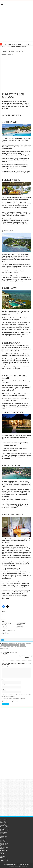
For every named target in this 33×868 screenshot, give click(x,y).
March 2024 (3, 822)
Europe (2, 857)
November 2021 (4, 847)
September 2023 (4, 831)
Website (4, 689)
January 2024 (3, 825)
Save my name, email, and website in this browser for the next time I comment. (16, 695)
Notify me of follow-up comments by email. (14, 698)
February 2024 (4, 824)
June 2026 (2, 821)
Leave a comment (8, 54)
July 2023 (2, 833)
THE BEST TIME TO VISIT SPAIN (12, 44)
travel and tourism (20, 646)
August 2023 (3, 832)
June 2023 (2, 835)
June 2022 (2, 842)
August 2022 (3, 839)
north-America (4, 859)
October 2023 (3, 829)
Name (4, 680)
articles (7, 47)
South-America (4, 860)
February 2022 (4, 843)
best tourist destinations (10, 643)
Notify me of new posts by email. (11, 701)
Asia (1, 855)
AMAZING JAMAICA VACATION (24, 656)
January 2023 (3, 836)
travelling (4, 648)
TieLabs (26, 864)
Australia (2, 856)
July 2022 (2, 840)
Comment (5, 666)
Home (3, 47)
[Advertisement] (16, 23)
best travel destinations (25, 643)
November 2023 (4, 828)
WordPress (14, 864)
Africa (1, 852)
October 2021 (3, 848)
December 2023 (4, 826)
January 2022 (3, 844)
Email (4, 685)
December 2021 (4, 846)
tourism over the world (7, 646)
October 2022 (3, 837)
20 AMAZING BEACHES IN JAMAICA (10, 652)
